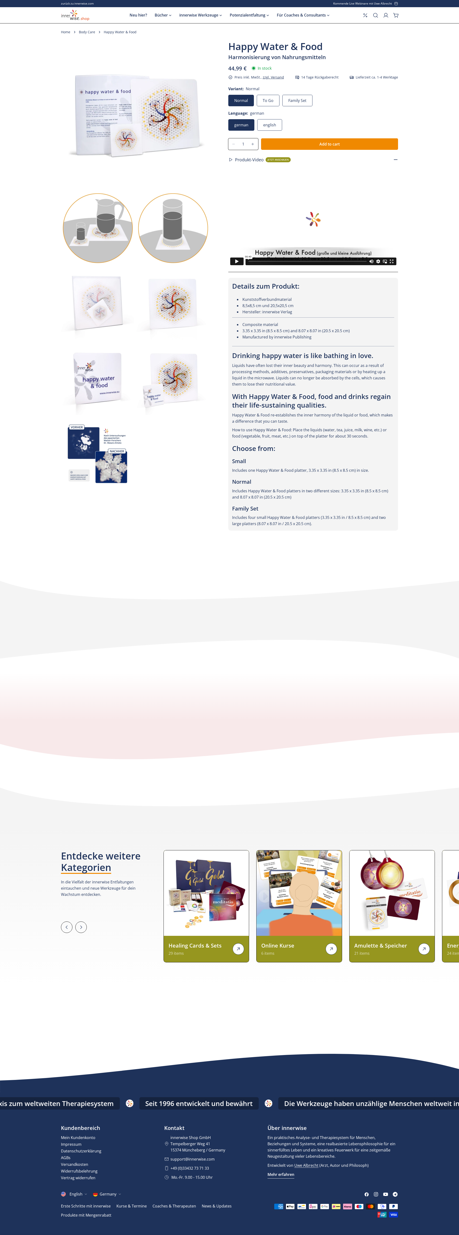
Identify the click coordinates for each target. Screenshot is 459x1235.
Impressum (71, 1144)
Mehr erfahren (281, 1174)
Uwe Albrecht (306, 1165)
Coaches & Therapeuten (174, 1206)
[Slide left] (66, 927)
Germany (108, 1194)
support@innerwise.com (192, 1159)
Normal (241, 100)
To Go (268, 100)
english (269, 125)
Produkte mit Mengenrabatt (86, 1215)
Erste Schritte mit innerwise (86, 1206)
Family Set (297, 100)
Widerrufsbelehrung (79, 1171)
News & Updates (217, 1206)
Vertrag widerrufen (78, 1177)
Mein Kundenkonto (78, 1137)
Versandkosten (74, 1164)
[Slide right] (81, 927)
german (241, 125)
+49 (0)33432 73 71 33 (189, 1168)
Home (65, 32)
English (76, 1194)
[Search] (375, 15)
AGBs (66, 1157)
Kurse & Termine (131, 1206)
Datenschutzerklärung (81, 1151)
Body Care (87, 32)
